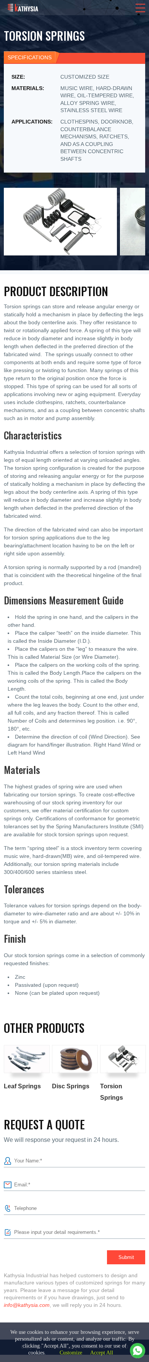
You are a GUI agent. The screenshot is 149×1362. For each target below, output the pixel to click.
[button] (140, 8)
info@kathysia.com (27, 1305)
